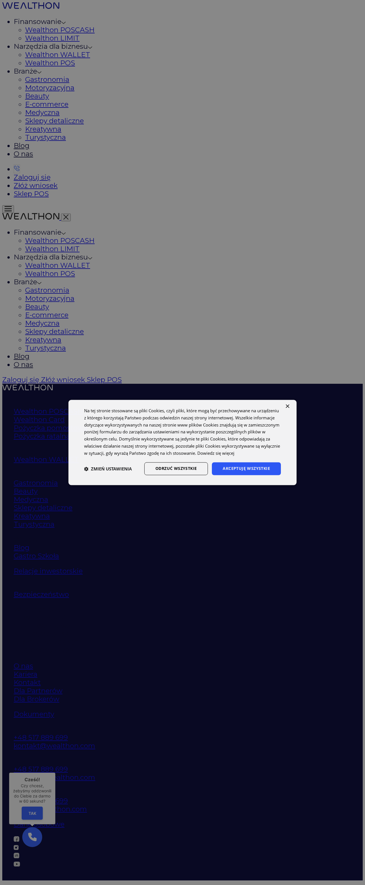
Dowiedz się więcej (215, 453)
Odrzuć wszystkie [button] (176, 468)
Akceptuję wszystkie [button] (246, 468)
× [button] (287, 406)
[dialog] (182, 442)
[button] (108, 469)
